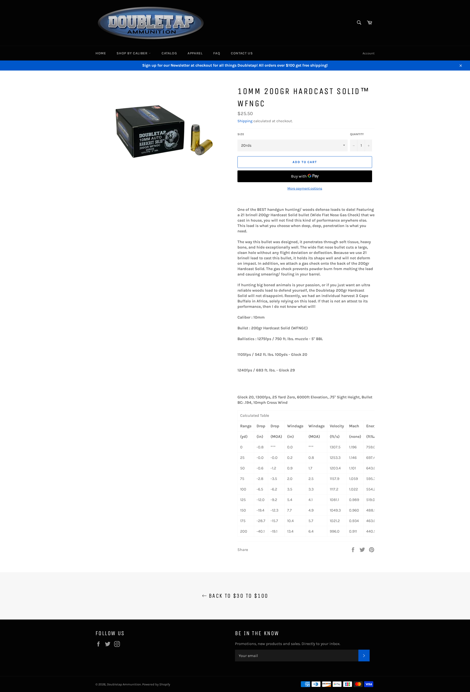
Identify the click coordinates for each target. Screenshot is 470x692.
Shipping (244, 121)
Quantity (357, 134)
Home (100, 53)
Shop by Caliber (133, 53)
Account (369, 53)
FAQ (216, 53)
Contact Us (242, 53)
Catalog (169, 53)
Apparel (195, 53)
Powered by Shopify (156, 684)
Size (240, 134)
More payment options (304, 188)
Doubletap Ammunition (124, 684)
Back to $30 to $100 (237, 595)
